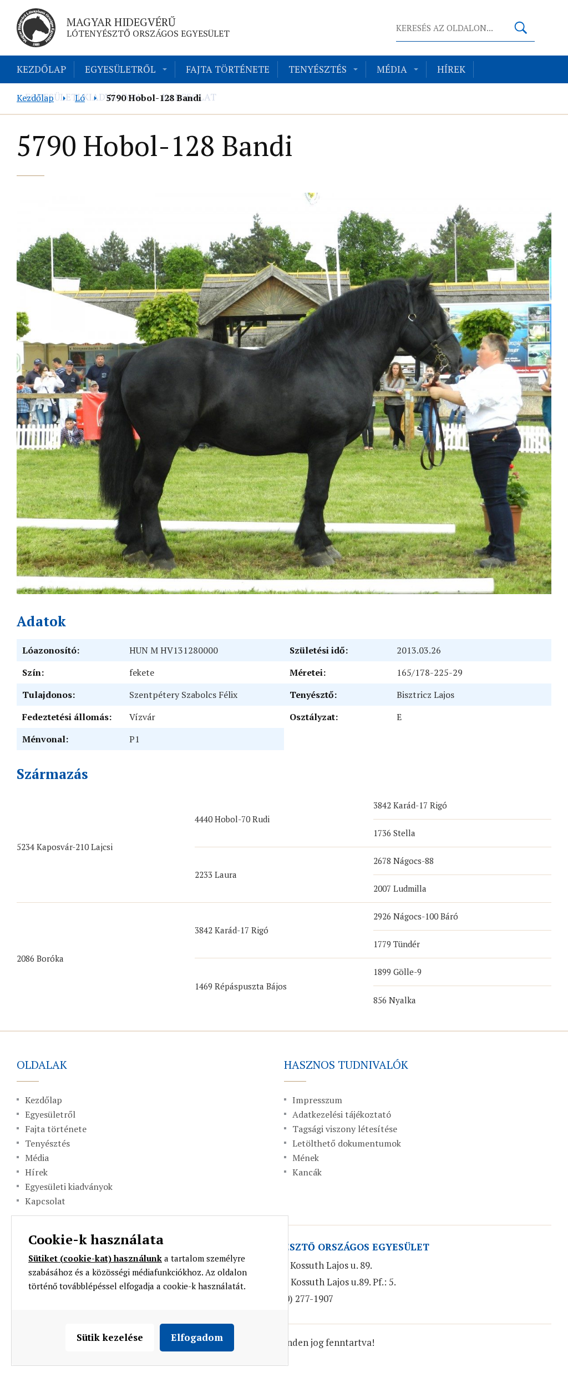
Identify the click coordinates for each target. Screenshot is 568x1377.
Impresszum (317, 1100)
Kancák (307, 1172)
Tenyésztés (317, 69)
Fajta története (228, 69)
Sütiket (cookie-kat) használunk (95, 1258)
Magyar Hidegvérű (148, 26)
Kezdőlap (41, 69)
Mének (305, 1158)
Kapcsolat (45, 1201)
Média (392, 69)
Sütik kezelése (110, 1337)
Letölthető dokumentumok (346, 1143)
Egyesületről (120, 69)
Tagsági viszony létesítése (344, 1129)
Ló (80, 98)
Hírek (451, 69)
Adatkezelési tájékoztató (341, 1114)
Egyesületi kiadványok (69, 1186)
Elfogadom (197, 1337)
